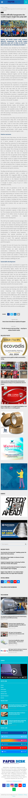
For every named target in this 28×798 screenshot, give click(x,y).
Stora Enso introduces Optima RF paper (14, 321)
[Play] (2, 677)
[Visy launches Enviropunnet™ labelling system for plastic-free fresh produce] (4, 706)
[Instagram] (12, 785)
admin (3, 18)
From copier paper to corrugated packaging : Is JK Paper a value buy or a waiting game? (14, 407)
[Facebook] (4, 785)
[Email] (24, 785)
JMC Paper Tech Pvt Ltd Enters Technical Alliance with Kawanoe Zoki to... (18, 650)
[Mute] (23, 677)
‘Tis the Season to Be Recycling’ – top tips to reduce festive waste (14, 329)
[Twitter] (8, 785)
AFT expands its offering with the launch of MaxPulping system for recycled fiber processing (13, 617)
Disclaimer (20, 794)
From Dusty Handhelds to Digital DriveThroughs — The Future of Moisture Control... (16, 642)
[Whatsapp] (14, 789)
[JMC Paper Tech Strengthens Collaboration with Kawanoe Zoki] (4, 634)
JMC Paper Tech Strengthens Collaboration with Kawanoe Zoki (16, 633)
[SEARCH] (25, 544)
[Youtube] (20, 785)
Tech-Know (3, 691)
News (2, 12)
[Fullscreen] (25, 677)
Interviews (3, 689)
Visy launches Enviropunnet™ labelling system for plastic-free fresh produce (13, 553)
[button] (14, 671)
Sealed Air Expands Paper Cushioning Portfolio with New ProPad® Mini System (13, 562)
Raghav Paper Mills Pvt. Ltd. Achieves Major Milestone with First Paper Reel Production (12, 572)
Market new (4, 693)
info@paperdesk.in (17, 781)
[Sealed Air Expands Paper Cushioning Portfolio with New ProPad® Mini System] (4, 722)
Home (2, 685)
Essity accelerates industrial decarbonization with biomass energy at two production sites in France (13, 382)
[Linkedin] (16, 785)
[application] (14, 671)
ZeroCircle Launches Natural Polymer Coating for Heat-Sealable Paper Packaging (13, 567)
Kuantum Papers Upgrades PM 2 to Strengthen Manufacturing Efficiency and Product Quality (17, 625)
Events (2, 698)
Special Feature (4, 695)
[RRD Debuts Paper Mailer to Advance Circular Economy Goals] (4, 714)
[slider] (13, 677)
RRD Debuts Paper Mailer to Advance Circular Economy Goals (17, 713)
